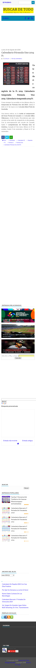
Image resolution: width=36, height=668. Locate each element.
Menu (6, 18)
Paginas (7, 2)
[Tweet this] (7, 137)
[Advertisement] (18, 35)
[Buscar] (33, 2)
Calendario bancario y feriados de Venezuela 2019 (19, 538)
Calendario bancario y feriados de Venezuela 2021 (19, 519)
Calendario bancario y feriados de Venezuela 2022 (19, 528)
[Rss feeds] (32, 18)
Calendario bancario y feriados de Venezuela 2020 (19, 510)
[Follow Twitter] (28, 18)
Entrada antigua (27, 440)
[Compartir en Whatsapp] (11, 137)
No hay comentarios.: (17, 58)
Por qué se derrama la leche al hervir (15, 590)
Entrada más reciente (10, 440)
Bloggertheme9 (10, 662)
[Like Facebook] (25, 18)
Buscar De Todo (24, 660)
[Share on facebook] (3, 137)
